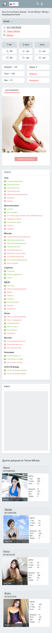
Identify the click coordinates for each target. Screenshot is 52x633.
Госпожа (10, 286)
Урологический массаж (16, 243)
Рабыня (10, 296)
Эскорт (10, 209)
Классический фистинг (16, 341)
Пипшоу (10, 226)
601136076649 (14, 27)
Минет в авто (12, 327)
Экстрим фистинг (14, 348)
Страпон (10, 299)
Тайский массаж (13, 247)
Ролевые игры (13, 302)
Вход (42, 3)
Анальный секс (13, 185)
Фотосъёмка (12, 212)
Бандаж (10, 305)
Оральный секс (13, 188)
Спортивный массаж (15, 257)
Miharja (45, 12)
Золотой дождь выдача (17, 370)
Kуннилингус (12, 330)
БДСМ (9, 292)
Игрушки (10, 198)
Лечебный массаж (14, 250)
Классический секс (15, 181)
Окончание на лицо (15, 362)
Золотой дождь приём (16, 374)
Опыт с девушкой (14, 320)
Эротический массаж (16, 240)
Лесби (9, 278)
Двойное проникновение (17, 194)
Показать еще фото (26, 159)
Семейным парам (14, 219)
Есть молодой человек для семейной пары (24, 216)
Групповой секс (13, 191)
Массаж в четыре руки (16, 253)
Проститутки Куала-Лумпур (14, 12)
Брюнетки (33, 80)
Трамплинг (11, 309)
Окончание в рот (14, 356)
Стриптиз (11, 271)
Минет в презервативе (16, 317)
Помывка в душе (14, 222)
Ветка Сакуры (12, 263)
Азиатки (33, 74)
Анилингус (11, 333)
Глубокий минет (13, 323)
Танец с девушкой (14, 274)
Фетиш (10, 201)
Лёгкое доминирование (16, 289)
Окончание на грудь (15, 359)
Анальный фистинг (14, 344)
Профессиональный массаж (18, 237)
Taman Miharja (34, 12)
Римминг (10, 229)
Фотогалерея (12, 90)
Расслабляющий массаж (17, 260)
